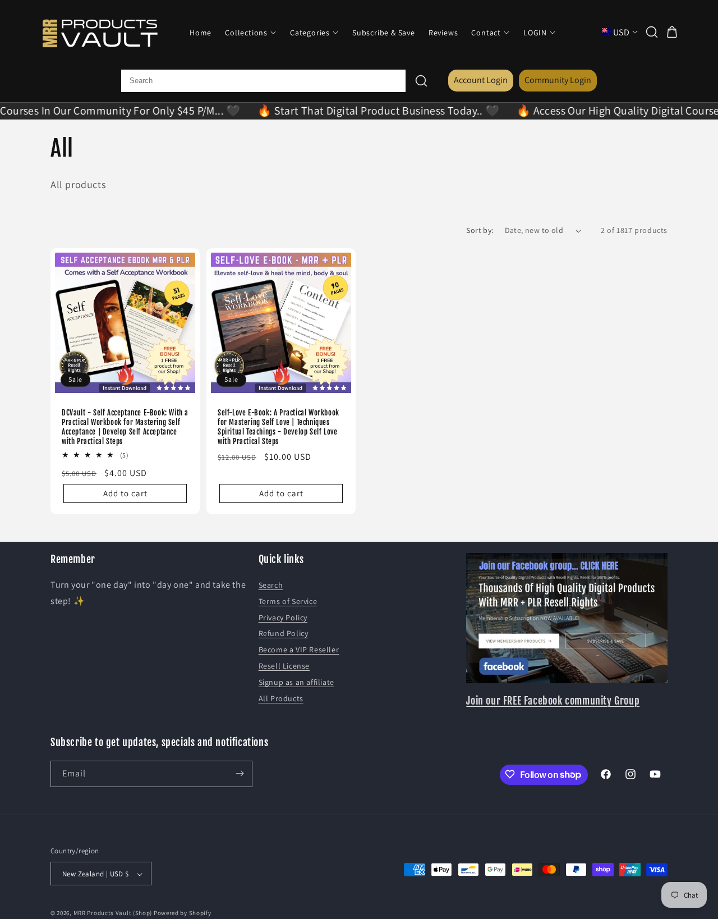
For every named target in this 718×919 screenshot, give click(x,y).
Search (271, 585)
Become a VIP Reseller (299, 649)
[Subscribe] (239, 773)
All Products (281, 698)
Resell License (284, 666)
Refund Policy (284, 634)
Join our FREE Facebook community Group (552, 700)
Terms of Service (288, 601)
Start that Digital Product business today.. (362, 110)
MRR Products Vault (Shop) (113, 913)
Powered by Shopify (182, 913)
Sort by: (479, 230)
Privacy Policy (283, 617)
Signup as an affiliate (296, 682)
